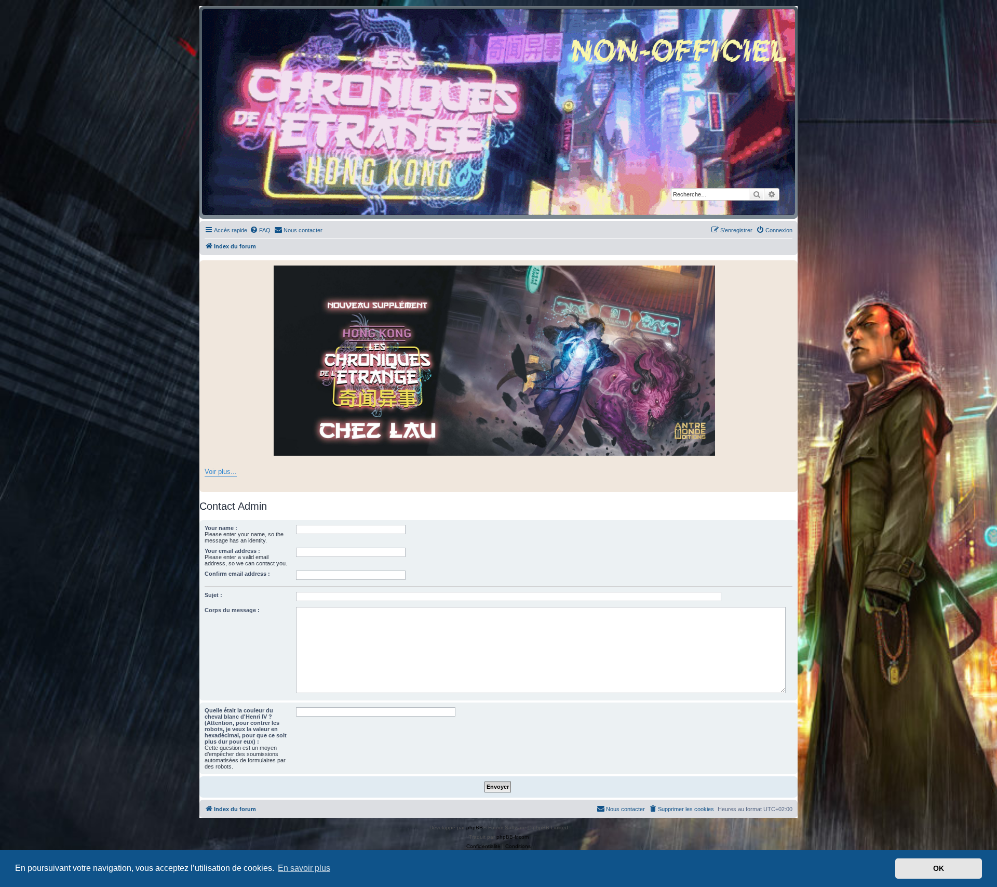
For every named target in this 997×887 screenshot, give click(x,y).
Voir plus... (221, 471)
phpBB (474, 827)
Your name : (221, 528)
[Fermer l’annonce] (789, 269)
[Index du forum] (498, 112)
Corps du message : (232, 610)
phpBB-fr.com (512, 837)
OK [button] (938, 868)
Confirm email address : (237, 574)
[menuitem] (260, 230)
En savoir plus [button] (304, 868)
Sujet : (213, 595)
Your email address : (232, 551)
